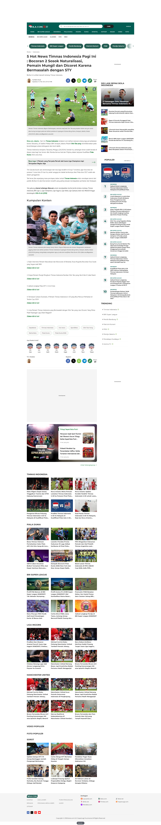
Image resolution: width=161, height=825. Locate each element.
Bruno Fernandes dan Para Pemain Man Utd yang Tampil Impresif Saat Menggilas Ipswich (85, 716)
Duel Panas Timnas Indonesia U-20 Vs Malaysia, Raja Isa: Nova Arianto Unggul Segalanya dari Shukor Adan (85, 516)
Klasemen (53, 37)
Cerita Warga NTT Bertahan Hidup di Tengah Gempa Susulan (61, 759)
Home (32, 32)
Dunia (86, 32)
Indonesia (57, 32)
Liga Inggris (34, 625)
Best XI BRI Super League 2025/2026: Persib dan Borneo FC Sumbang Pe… (121, 139)
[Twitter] (32, 812)
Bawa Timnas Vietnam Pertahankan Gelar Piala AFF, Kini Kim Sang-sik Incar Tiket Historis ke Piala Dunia (37, 544)
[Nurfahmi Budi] (29, 80)
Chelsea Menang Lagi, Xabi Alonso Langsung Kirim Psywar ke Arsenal (37, 666)
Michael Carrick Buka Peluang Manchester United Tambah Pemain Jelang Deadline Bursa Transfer (61, 644)
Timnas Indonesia (52, 141)
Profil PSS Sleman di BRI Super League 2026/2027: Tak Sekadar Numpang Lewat (36, 594)
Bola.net (120, 799)
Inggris (78, 32)
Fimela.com (104, 802)
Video (120, 32)
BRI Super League (44, 32)
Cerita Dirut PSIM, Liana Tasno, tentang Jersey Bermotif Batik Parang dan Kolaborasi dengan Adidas (61, 616)
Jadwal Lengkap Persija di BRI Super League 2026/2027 (86, 615)
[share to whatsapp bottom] (79, 361)
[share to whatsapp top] (79, 80)
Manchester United (38, 675)
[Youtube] (39, 812)
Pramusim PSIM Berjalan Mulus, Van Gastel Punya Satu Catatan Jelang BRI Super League (84, 594)
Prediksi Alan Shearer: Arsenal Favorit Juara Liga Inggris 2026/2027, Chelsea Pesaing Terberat (37, 644)
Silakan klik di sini (33, 268)
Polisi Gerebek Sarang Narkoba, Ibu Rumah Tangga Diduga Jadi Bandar (38, 781)
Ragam (112, 32)
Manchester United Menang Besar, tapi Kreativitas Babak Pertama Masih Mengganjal (62, 666)
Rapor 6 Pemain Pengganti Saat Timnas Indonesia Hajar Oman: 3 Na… (121, 121)
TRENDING (106, 303)
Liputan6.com (87, 799)
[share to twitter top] (73, 80)
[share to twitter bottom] (73, 361)
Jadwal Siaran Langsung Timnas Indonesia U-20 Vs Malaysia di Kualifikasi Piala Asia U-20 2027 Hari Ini (119, 259)
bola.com (71, 818)
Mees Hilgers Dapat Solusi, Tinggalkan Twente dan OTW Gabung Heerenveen (38, 494)
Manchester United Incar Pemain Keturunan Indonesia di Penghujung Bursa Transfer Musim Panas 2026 (61, 694)
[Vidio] (35, 812)
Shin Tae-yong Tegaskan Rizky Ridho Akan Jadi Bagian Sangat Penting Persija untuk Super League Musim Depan (120, 223)
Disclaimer (42, 800)
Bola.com (103, 799)
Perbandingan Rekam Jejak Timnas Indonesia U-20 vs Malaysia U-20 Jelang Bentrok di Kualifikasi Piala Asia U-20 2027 (120, 295)
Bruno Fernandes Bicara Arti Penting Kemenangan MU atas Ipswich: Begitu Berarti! (85, 666)
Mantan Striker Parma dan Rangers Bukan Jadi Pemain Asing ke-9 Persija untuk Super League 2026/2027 (119, 235)
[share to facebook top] (68, 80)
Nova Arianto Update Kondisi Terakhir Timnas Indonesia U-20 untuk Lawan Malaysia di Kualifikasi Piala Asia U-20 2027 (86, 494)
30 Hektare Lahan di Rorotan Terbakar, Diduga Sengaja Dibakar (85, 781)
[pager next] (133, 46)
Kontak (30, 800)
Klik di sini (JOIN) (41, 193)
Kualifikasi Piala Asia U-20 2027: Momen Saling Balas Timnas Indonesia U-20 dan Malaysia (119, 271)
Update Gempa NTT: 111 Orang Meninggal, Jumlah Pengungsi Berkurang (36, 759)
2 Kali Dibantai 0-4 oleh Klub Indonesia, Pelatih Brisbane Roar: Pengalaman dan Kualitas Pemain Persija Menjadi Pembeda (120, 200)
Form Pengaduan (66, 800)
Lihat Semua (127, 160)
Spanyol (95, 32)
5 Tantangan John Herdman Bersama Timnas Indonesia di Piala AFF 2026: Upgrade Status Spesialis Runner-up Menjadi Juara (117, 102)
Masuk (128, 26)
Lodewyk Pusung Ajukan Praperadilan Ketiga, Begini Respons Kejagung (61, 781)
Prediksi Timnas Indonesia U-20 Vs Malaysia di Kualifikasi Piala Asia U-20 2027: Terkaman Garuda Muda (61, 516)
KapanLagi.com (123, 802)
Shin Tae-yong (76, 144)
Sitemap (30, 806)
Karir (61, 803)
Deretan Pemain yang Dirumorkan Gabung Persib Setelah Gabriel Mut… (121, 112)
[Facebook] (28, 812)
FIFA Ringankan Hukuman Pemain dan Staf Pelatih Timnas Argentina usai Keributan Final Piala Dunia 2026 (85, 544)
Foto (127, 32)
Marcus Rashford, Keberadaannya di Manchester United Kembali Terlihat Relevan (61, 716)
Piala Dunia (68, 32)
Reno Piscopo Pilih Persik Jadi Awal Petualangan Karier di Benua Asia (36, 616)
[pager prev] (27, 46)
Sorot (30, 740)
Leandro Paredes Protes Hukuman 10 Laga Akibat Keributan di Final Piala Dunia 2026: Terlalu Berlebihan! (60, 544)
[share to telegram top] (84, 80)
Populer (109, 160)
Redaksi (30, 803)
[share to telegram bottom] (84, 361)
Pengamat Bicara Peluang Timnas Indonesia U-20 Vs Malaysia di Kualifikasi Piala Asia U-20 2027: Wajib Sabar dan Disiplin (37, 516)
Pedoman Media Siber (46, 803)
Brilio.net (86, 802)
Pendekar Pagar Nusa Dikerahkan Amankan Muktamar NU (83, 759)
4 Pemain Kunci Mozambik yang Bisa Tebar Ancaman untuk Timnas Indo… (121, 130)
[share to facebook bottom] (68, 361)
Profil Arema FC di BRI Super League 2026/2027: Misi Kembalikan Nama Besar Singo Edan (62, 594)
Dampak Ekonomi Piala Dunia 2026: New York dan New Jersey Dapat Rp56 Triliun (61, 566)
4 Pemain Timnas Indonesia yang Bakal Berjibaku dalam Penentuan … (121, 148)
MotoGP (104, 32)
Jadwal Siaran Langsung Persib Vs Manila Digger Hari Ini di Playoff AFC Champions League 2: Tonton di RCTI (120, 282)
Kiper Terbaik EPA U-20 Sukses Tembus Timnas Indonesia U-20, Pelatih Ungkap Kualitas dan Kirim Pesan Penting (120, 212)
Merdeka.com (87, 805)
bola (38, 26)
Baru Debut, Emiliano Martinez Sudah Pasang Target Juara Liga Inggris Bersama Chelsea (84, 644)
